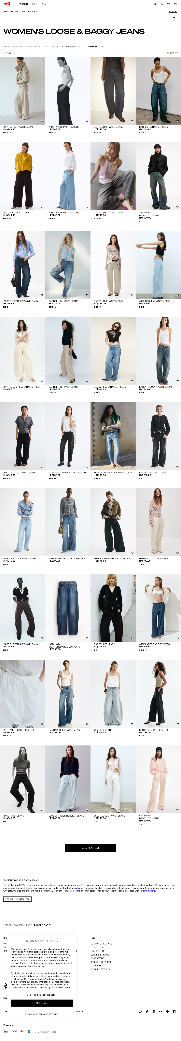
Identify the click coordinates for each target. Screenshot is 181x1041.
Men (34, 4)
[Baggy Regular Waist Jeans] (113, 351)
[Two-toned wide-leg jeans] (67, 608)
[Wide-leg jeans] (113, 694)
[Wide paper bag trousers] (67, 91)
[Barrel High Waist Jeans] (22, 91)
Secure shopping (100, 962)
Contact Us (97, 958)
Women (23, 4)
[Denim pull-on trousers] (158, 522)
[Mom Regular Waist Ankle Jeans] (67, 436)
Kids (44, 4)
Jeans (28, 925)
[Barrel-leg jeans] (113, 608)
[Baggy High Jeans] (22, 779)
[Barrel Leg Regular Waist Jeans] (22, 351)
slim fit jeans (149, 891)
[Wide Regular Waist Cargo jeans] (67, 522)
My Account (97, 947)
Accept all (42, 1003)
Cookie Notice (98, 965)
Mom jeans (74, 891)
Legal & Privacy (99, 955)
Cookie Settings (100, 969)
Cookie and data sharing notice (42, 995)
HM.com (7, 925)
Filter (170, 53)
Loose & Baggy (42, 925)
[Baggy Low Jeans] (158, 176)
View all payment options (45, 1032)
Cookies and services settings (42, 1014)
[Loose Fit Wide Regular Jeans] (67, 779)
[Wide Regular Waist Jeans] (158, 265)
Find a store (97, 951)
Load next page (90, 848)
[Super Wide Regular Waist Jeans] (113, 522)
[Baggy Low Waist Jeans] (158, 436)
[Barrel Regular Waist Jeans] (22, 265)
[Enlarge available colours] (141, 221)
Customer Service (101, 943)
